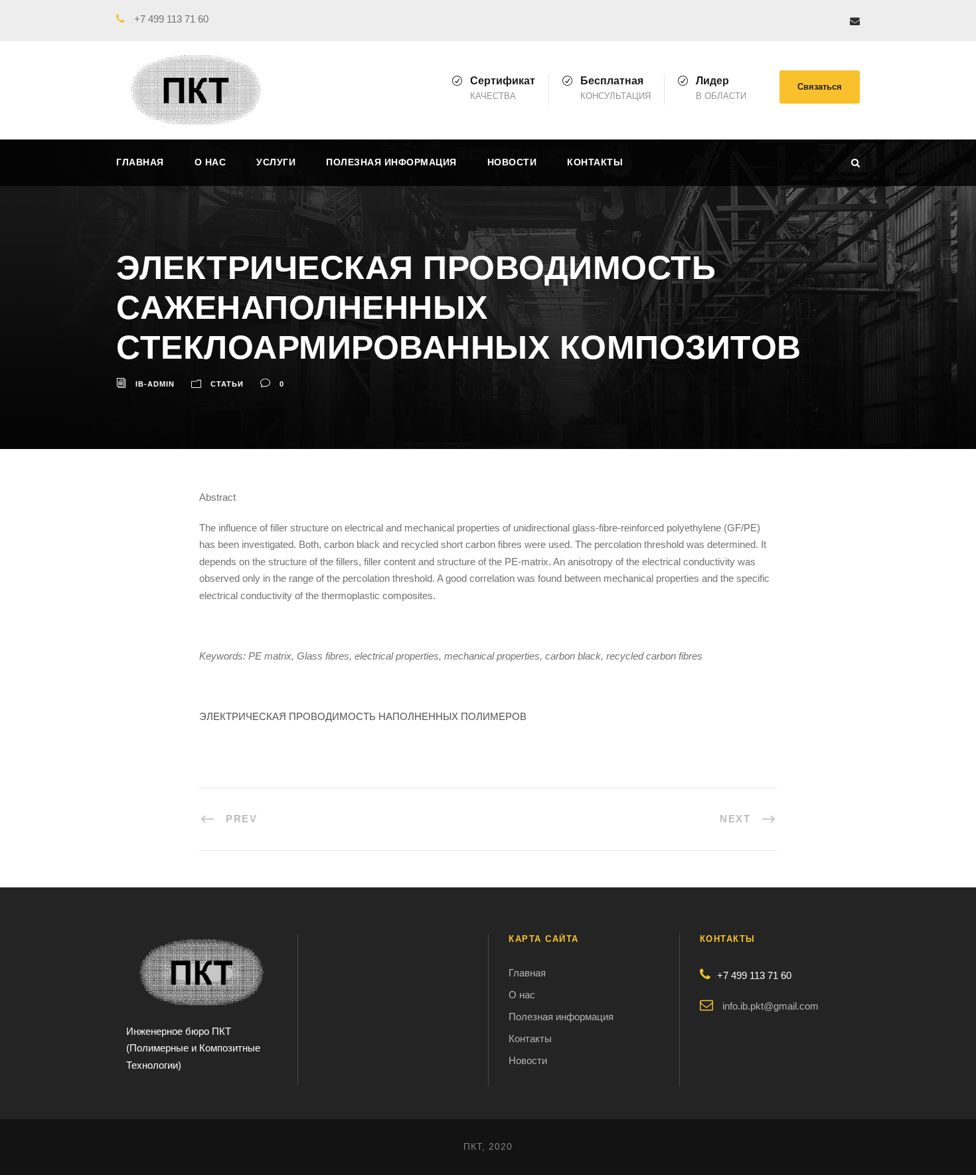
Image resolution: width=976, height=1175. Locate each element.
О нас (210, 162)
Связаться (819, 87)
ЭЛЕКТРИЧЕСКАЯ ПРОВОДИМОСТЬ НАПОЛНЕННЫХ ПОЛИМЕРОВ (363, 716)
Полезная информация (391, 162)
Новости (512, 162)
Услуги (275, 162)
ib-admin (155, 384)
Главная (140, 162)
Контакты (595, 162)
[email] (855, 21)
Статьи (227, 384)
